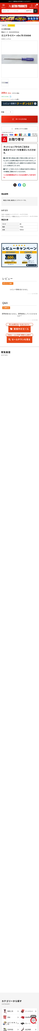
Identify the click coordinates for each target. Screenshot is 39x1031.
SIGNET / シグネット (6, 39)
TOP (2, 214)
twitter (15, 185)
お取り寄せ (4, 25)
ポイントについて (10, 97)
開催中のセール (19, 327)
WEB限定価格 (11, 25)
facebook (19, 185)
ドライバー (8, 216)
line (24, 185)
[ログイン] (32, 6)
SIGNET (8, 214)
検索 (35, 10)
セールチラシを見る (19, 338)
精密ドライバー (16, 216)
